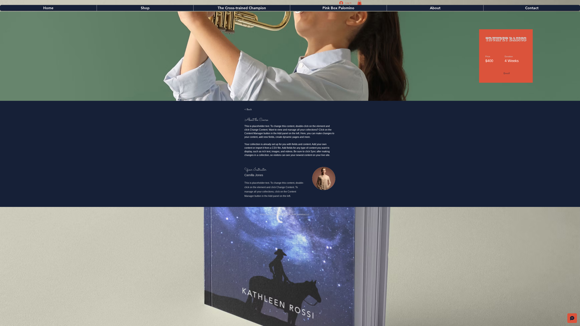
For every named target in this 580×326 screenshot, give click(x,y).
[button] (359, 2)
